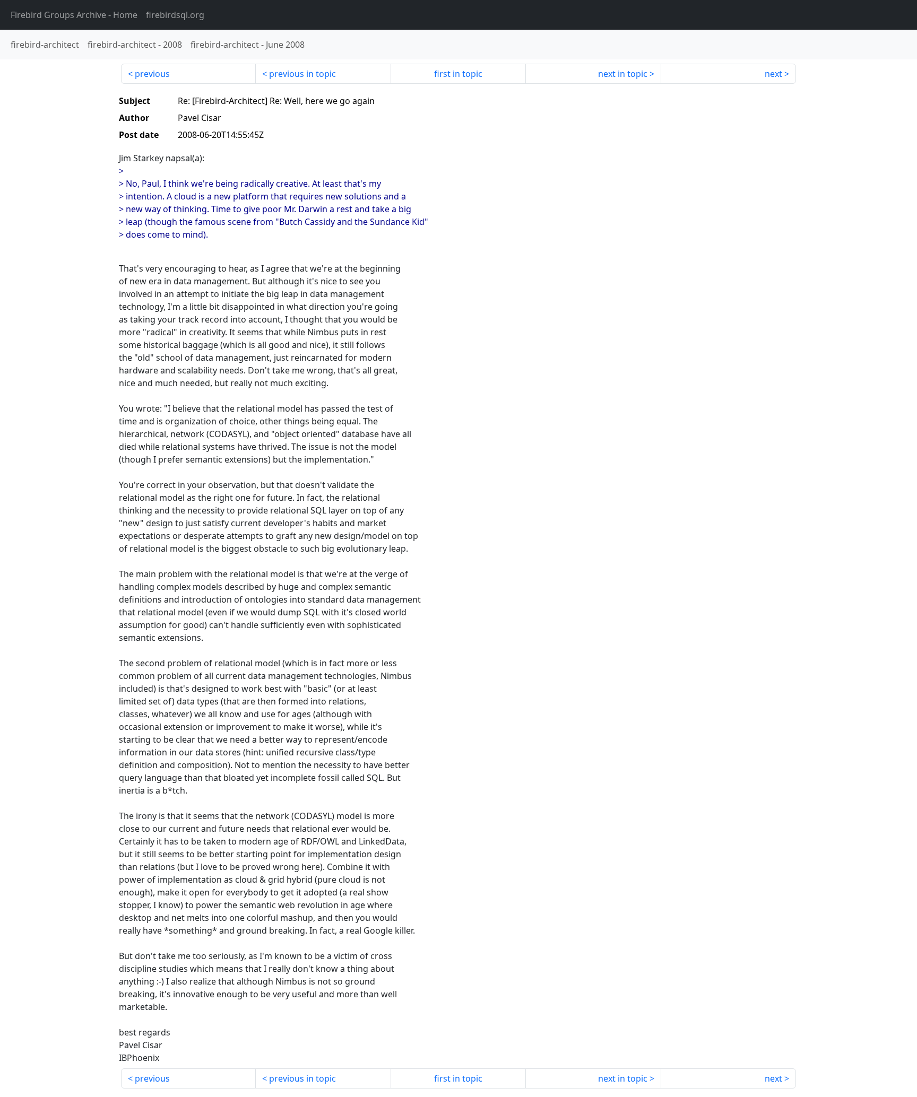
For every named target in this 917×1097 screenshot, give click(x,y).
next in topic (622, 74)
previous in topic (302, 74)
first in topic (458, 74)
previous (152, 74)
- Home (74, 15)
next (773, 74)
